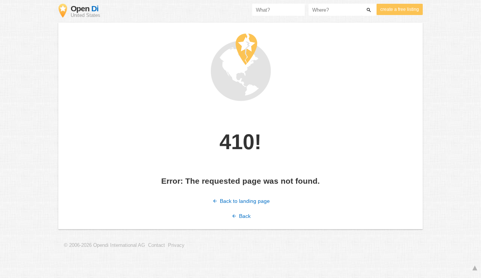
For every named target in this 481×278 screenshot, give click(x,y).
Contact (156, 245)
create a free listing (399, 9)
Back (244, 216)
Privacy (176, 245)
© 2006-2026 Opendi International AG (104, 245)
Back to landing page (244, 201)
